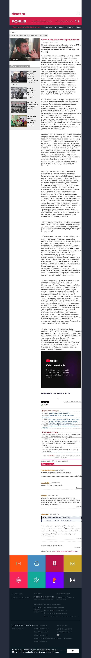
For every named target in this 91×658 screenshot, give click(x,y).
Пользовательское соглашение (55, 610)
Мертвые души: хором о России (58, 413)
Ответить (79, 475)
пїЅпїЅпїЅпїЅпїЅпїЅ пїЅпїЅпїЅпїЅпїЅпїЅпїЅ (41, 626)
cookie (53, 650)
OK (73, 651)
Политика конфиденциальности (55, 613)
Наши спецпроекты (21, 597)
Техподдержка (63, 594)
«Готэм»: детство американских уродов (60, 437)
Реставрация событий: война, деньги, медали (62, 421)
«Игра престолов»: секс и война (58, 439)
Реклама (38, 594)
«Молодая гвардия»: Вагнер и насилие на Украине (64, 434)
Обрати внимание (19, 66)
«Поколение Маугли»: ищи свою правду (61, 424)
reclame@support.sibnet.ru (43, 599)
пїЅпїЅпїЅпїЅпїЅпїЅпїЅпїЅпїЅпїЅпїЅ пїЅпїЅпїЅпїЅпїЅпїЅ (46, 640)
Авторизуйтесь (46, 551)
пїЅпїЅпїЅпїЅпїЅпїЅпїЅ (64, 21)
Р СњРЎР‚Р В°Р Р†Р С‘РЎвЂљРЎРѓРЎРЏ (76, 402)
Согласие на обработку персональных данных (61, 616)
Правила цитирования (52, 604)
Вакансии (38, 604)
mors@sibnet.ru (17, 629)
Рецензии (54, 42)
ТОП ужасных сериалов (55, 447)
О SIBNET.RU (17, 594)
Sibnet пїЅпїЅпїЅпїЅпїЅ (64, 639)
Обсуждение (45, 545)
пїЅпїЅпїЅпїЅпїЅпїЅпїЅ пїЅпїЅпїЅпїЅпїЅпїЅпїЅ (64, 630)
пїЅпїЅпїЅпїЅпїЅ (62, 625)
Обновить (78, 547)
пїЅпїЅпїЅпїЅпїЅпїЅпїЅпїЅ (42, 21)
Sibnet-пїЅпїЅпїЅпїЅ (41, 632)
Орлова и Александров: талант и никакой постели (64, 441)
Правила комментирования (54, 607)
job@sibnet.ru (39, 612)
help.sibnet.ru (61, 599)
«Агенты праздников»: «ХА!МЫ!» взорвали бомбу (63, 419)
